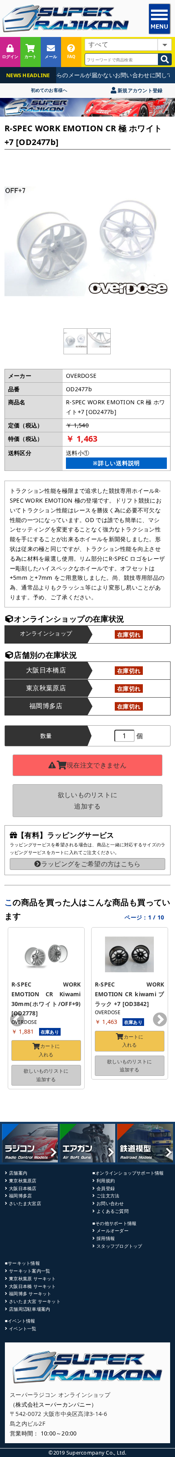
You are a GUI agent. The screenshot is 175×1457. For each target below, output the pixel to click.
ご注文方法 (107, 1195)
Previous (17, 1020)
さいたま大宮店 (25, 1203)
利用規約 (105, 1180)
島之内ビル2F (27, 1423)
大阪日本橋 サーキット (32, 1286)
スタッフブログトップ (119, 1246)
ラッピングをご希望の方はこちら (90, 863)
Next (160, 1020)
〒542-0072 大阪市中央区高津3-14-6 (58, 1414)
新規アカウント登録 (139, 90)
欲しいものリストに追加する (88, 800)
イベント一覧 (22, 1328)
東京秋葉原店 (22, 1180)
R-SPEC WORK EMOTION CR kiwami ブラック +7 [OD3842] (130, 994)
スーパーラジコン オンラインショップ (60, 1394)
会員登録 (105, 1188)
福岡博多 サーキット (30, 1293)
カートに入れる (49, 1050)
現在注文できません (97, 765)
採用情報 (105, 1238)
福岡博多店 (20, 1195)
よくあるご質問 (112, 1211)
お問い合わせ (110, 1203)
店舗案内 (18, 1173)
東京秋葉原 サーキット (32, 1278)
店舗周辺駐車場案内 (29, 1309)
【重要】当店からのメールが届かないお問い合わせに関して (88, 75)
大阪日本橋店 (22, 1188)
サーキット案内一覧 (29, 1271)
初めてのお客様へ (49, 90)
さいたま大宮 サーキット (35, 1301)
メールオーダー (112, 1230)
